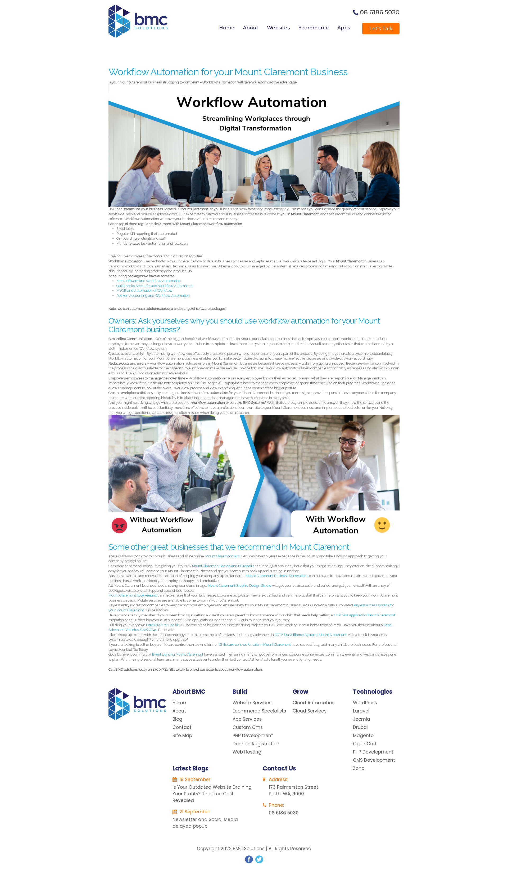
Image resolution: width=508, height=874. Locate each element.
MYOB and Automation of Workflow (144, 291)
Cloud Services (309, 711)
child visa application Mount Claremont (364, 615)
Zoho (358, 768)
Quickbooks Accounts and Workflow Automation (154, 286)
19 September (194, 779)
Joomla (361, 719)
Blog (177, 719)
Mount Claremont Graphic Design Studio (239, 586)
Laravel (361, 711)
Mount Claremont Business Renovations (277, 576)
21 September (194, 812)
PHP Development (253, 735)
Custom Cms (248, 727)
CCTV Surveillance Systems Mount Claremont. (311, 635)
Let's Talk (380, 29)
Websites (278, 28)
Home (226, 28)
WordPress (365, 703)
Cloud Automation (314, 703)
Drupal (360, 727)
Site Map (182, 735)
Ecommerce (313, 28)
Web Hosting (247, 752)
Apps (343, 28)
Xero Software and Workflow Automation (148, 281)
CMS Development (374, 760)
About (250, 28)
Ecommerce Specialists (259, 711)
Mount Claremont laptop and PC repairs (223, 566)
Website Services (252, 703)
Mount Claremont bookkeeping (132, 595)
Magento (363, 735)
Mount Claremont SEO (223, 556)
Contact (182, 727)
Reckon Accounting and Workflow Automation (153, 296)
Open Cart (365, 744)
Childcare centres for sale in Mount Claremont (255, 645)
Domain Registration (256, 744)
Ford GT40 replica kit (162, 625)
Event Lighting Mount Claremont (177, 654)
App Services (247, 719)
